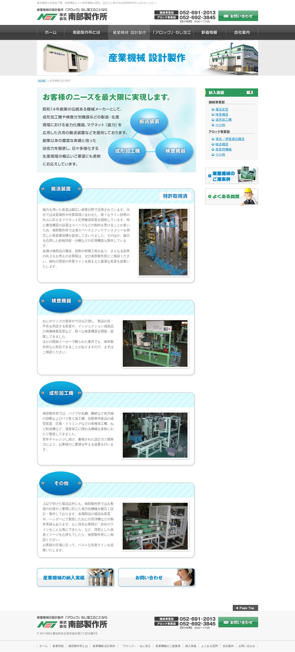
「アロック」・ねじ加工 (135, 646)
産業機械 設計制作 (104, 646)
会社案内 (228, 646)
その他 (220, 125)
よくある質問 (209, 646)
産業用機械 (223, 149)
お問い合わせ (247, 646)
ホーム (43, 646)
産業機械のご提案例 (168, 646)
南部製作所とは (78, 646)
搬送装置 (221, 109)
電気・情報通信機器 (230, 139)
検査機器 (221, 114)
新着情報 (58, 646)
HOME (42, 80)
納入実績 (190, 646)
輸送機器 (221, 144)
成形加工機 (223, 119)
